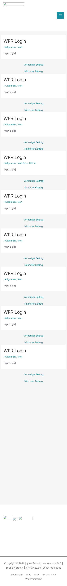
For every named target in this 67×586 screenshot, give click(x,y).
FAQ (28, 574)
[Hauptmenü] (60, 15)
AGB (36, 574)
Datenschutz (49, 574)
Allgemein (10, 47)
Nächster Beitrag (33, 71)
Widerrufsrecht (33, 579)
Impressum (17, 574)
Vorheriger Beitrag (33, 65)
